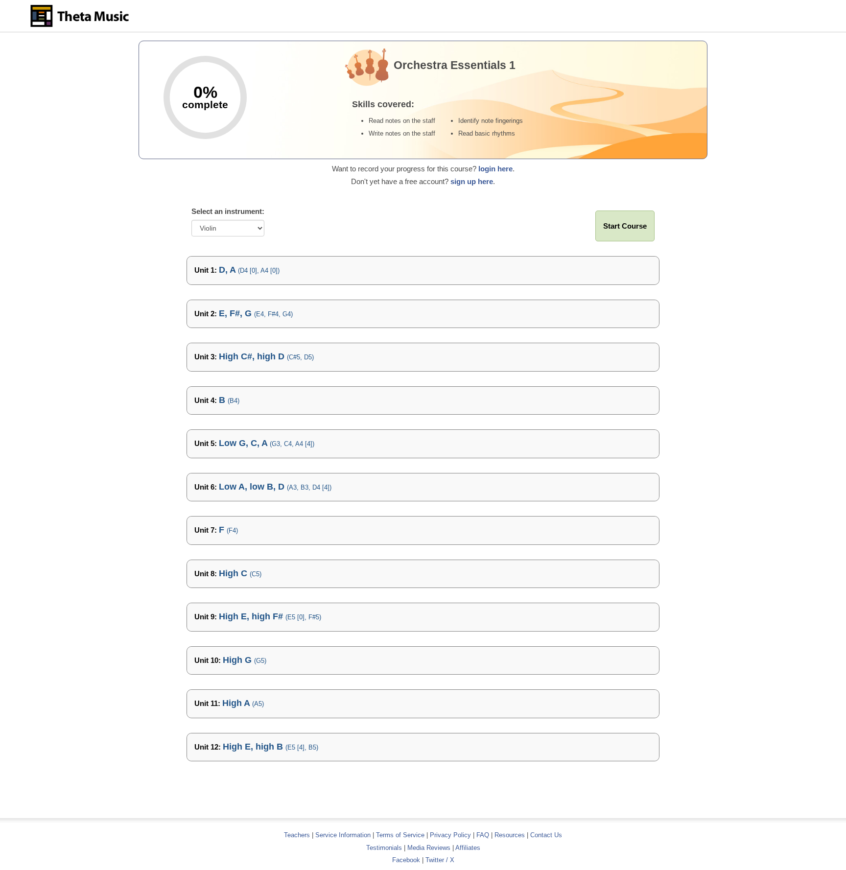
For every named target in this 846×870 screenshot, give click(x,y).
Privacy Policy (450, 835)
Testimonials (384, 847)
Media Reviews (428, 847)
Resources (509, 835)
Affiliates (467, 847)
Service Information (343, 835)
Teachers (298, 835)
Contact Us (546, 835)
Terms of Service (400, 835)
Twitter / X (439, 860)
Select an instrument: (227, 211)
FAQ (482, 835)
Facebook (406, 860)
